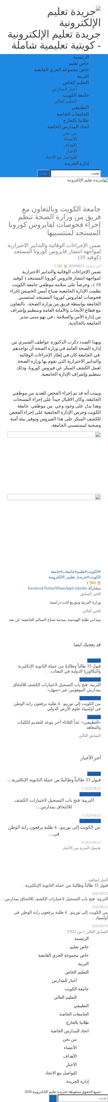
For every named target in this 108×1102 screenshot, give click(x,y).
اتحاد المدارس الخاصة (68, 126)
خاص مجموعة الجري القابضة (61, 69)
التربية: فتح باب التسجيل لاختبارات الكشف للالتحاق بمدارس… (54, 899)
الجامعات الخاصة (73, 114)
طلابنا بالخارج (76, 120)
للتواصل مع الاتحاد (61, 157)
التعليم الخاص (76, 82)
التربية (83, 76)
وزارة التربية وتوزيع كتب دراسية (75, 602)
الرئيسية (81, 57)
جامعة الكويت (76, 95)
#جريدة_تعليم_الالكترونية (69, 577)
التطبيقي (80, 107)
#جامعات (69, 571)
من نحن (70, 133)
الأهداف (70, 145)
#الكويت (94, 571)
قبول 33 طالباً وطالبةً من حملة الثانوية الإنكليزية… (54, 779)
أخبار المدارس (64, 89)
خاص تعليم (79, 63)
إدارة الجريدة (76, 163)
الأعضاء (70, 139)
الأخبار (71, 151)
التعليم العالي (65, 101)
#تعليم (82, 571)
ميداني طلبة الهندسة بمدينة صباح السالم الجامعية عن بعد (55, 619)
